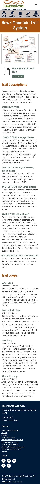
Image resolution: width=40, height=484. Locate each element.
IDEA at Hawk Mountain (10, 442)
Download (18, 76)
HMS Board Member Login (11, 449)
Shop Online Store (8, 437)
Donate (4, 433)
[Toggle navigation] (36, 5)
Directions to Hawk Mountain (12, 440)
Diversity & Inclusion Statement (12, 447)
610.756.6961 (7, 417)
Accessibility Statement (9, 444)
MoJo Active (17, 481)
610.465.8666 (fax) (9, 420)
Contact (4, 435)
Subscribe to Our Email (9, 430)
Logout (4, 451)
